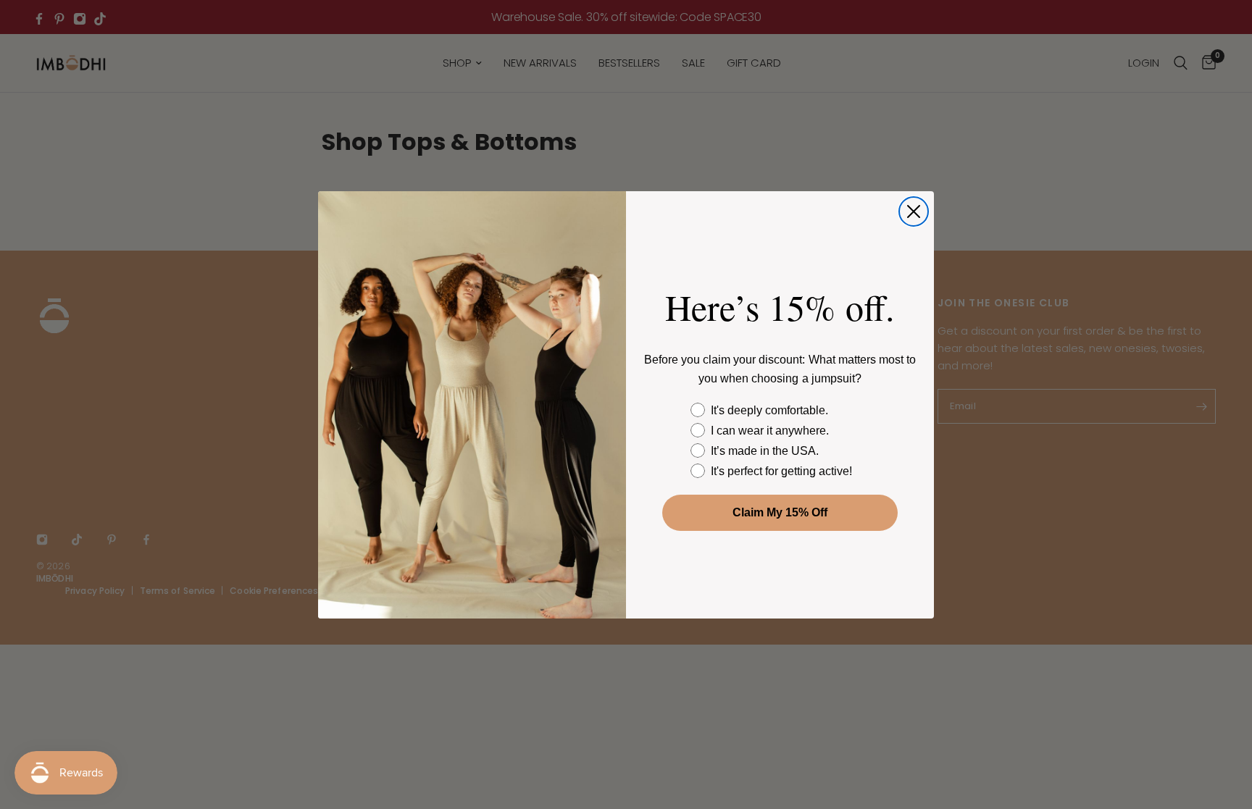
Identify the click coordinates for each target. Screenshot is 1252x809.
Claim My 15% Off (780, 512)
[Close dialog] (913, 211)
